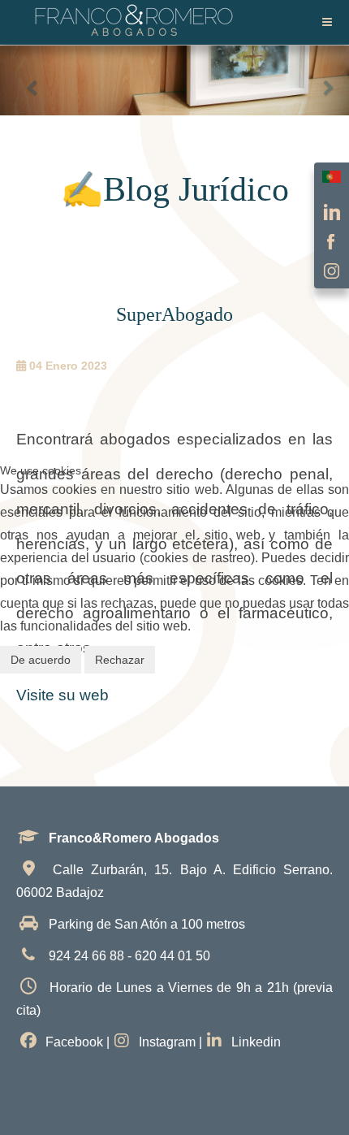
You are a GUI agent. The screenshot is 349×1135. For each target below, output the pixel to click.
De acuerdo (41, 659)
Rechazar (119, 659)
